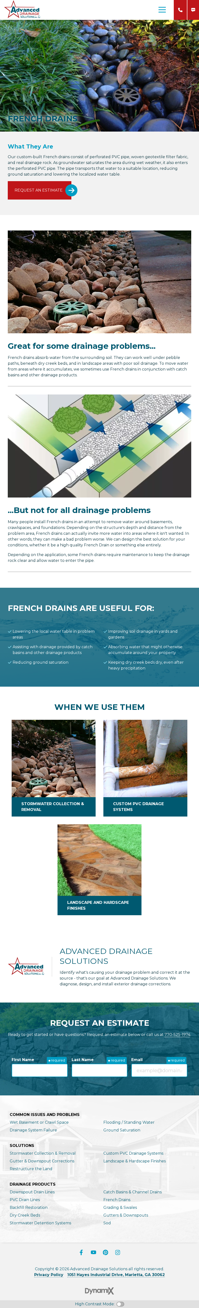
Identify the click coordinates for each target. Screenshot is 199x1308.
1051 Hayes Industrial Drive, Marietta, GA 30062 (116, 1274)
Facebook (81, 1252)
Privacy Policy (48, 1274)
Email (137, 1059)
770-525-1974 (180, 10)
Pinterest (106, 1252)
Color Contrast (120, 1304)
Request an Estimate (39, 190)
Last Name (83, 1059)
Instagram (118, 1252)
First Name (23, 1059)
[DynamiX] (99, 1291)
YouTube (93, 1252)
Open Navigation (162, 10)
